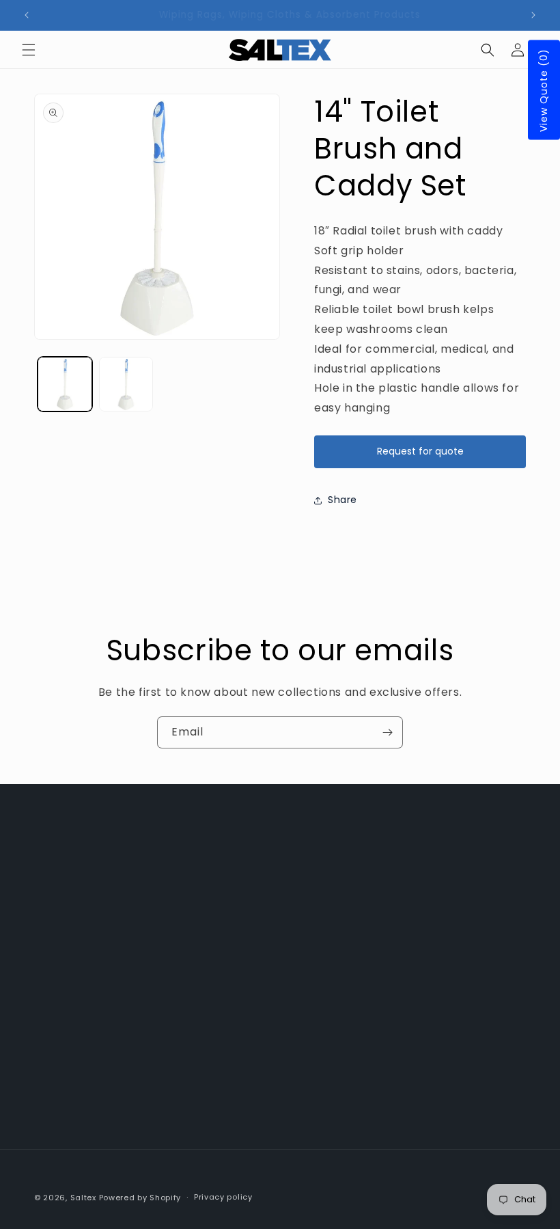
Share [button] (342, 500)
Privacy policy (223, 1196)
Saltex (83, 1197)
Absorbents (230, 936)
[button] (29, 50)
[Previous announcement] (27, 15)
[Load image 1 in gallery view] (65, 384)
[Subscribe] (387, 732)
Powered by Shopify (140, 1197)
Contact (222, 997)
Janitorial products (249, 966)
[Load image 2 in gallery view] (126, 384)
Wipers (218, 904)
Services (222, 1028)
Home (216, 873)
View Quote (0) (543, 90)
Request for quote (420, 451)
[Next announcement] (533, 15)
